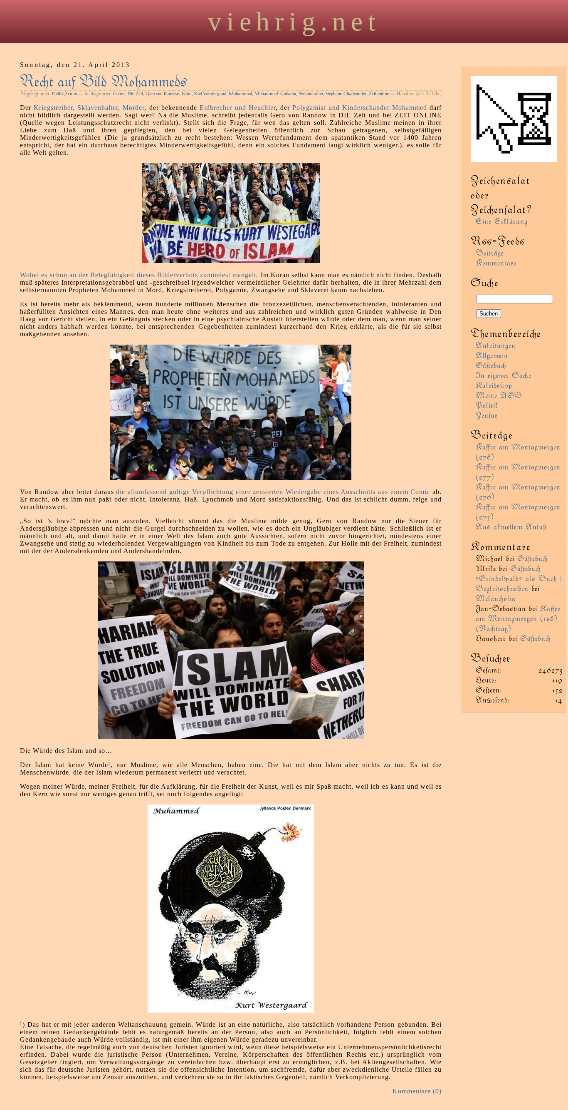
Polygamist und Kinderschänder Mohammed (359, 107)
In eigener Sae (503, 375)
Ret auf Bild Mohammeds (103, 80)
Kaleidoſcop (494, 385)
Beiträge (490, 252)
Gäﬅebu (491, 365)
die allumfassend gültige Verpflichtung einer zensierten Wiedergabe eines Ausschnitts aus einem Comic (273, 491)
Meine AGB (499, 395)
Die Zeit (135, 93)
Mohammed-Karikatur (275, 93)
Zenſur (71, 93)
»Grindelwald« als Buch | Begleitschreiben (519, 583)
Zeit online (379, 93)
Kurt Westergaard (210, 93)
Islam (187, 93)
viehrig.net (294, 21)
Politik (58, 93)
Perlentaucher (311, 93)
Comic (119, 93)
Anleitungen (496, 345)
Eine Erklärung (502, 221)
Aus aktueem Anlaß (511, 526)
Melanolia (496, 598)
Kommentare (496, 262)
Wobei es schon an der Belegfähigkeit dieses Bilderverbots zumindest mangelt (138, 274)
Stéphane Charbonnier (346, 93)
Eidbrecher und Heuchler (238, 107)
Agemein (492, 355)
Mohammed (240, 93)
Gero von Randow (162, 93)
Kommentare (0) (417, 1091)
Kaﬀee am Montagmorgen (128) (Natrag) (518, 618)
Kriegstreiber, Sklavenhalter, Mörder (89, 107)
